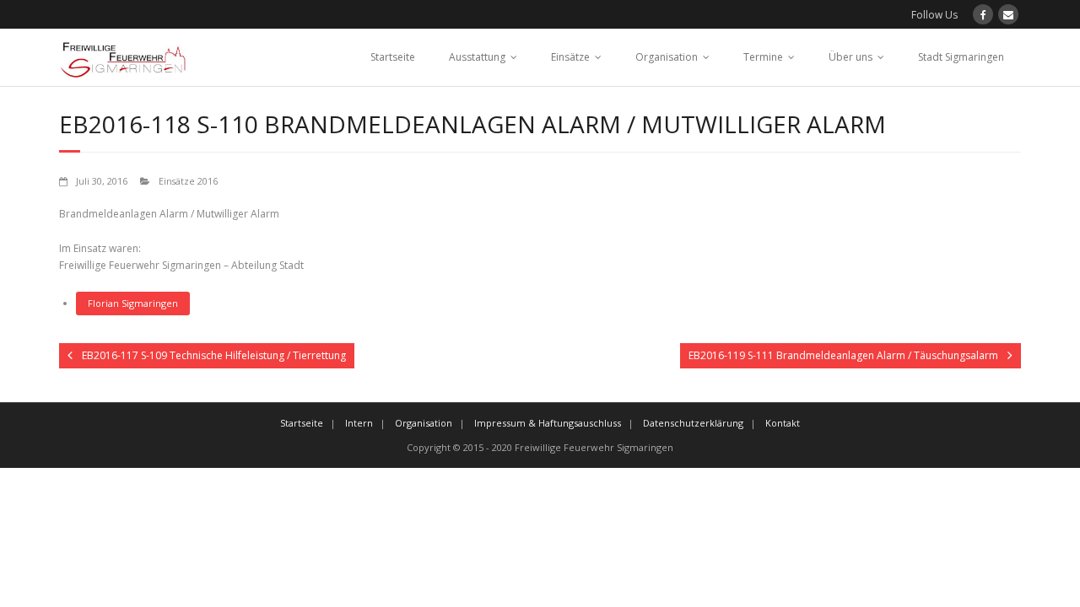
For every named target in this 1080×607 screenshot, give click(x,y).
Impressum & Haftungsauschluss (547, 422)
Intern (359, 422)
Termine (763, 57)
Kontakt (782, 422)
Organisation (666, 57)
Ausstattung (477, 57)
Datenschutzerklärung (693, 422)
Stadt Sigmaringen (961, 57)
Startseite (392, 57)
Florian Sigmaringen (133, 303)
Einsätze (570, 57)
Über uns (850, 57)
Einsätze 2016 (188, 181)
